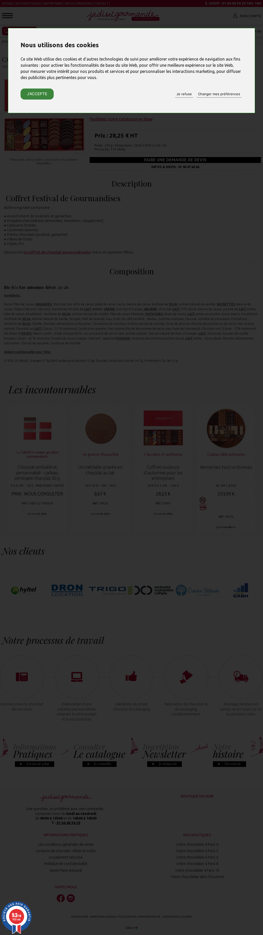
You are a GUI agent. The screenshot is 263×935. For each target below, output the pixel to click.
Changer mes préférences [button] (219, 94)
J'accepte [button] (37, 93)
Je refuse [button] (184, 94)
